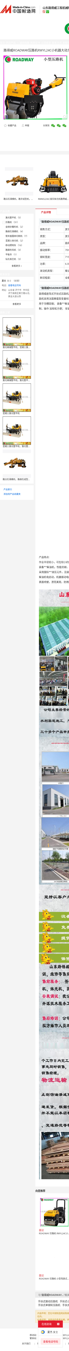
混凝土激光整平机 (11, 413)
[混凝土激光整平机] (17, 397)
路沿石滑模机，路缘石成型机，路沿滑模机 (23, 479)
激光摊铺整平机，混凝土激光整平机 (20, 347)
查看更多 (17, 265)
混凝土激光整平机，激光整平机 (17, 446)
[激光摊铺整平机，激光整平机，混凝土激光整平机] (17, 364)
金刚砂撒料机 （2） (14, 226)
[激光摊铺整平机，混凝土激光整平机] (17, 331)
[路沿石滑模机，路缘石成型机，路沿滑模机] (17, 463)
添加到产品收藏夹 (12, 494)
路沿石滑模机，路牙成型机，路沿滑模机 (23, 199)
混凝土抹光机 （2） (14, 240)
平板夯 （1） (11, 254)
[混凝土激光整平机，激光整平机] (17, 430)
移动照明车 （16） (14, 245)
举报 (27, 125)
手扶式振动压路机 (48, 1301)
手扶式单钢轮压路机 (49, 1305)
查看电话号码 (14, 285)
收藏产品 (11, 125)
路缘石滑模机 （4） (14, 231)
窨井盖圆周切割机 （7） (16, 236)
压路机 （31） (12, 222)
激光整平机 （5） (13, 217)
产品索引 (8, 489)
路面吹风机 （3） (13, 249)
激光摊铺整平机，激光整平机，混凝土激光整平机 (26, 380)
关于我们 (26, 1343)
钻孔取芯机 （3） (13, 259)
